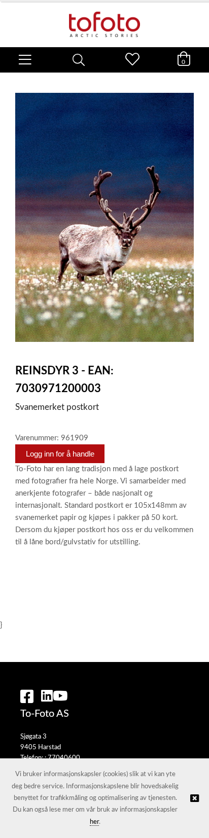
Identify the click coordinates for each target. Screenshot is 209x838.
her (94, 822)
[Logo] (104, 19)
